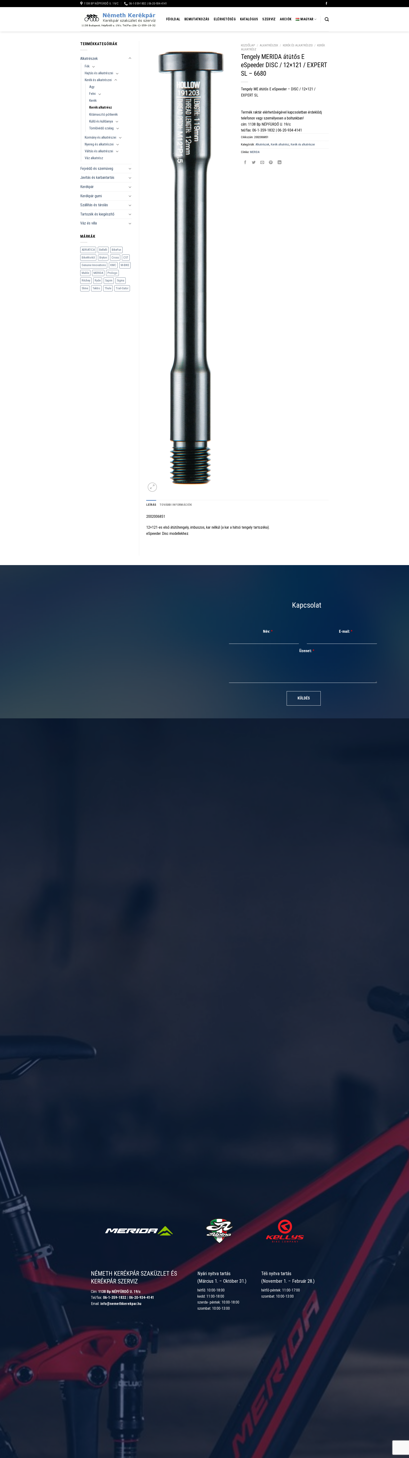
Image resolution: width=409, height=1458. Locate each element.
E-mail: (345, 631)
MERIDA (98, 273)
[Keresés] (327, 19)
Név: (268, 631)
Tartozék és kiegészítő (97, 214)
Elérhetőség (225, 19)
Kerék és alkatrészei (98, 80)
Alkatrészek (89, 58)
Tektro (96, 288)
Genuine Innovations (94, 265)
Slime (85, 288)
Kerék (93, 101)
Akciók (285, 19)
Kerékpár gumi (91, 196)
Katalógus (249, 19)
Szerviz (269, 19)
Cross (115, 257)
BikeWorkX (88, 257)
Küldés (304, 698)
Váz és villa (88, 223)
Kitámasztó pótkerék (103, 115)
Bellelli (103, 249)
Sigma (120, 280)
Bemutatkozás (196, 19)
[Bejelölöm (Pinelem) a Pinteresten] (271, 163)
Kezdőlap (248, 45)
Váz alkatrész (94, 158)
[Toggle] (130, 58)
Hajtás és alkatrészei (99, 73)
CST (125, 257)
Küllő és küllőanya (101, 121)
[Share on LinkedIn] (279, 163)
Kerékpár (87, 186)
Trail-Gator (122, 288)
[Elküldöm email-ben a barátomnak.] (262, 163)
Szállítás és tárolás (94, 205)
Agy (91, 87)
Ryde (98, 280)
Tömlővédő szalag (101, 128)
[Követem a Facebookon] (326, 3)
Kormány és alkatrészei (100, 138)
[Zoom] (152, 487)
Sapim (108, 280)
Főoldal (173, 19)
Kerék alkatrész (100, 107)
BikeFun (116, 249)
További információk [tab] (176, 504)
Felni (92, 94)
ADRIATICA (88, 249)
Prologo (112, 273)
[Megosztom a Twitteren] (254, 163)
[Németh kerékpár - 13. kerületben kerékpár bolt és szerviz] (118, 19)
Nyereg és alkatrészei (99, 144)
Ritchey (86, 280)
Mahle (85, 273)
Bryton (103, 257)
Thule (108, 288)
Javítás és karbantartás (97, 177)
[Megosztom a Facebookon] (245, 163)
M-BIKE (125, 265)
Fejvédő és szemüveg (96, 168)
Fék (87, 66)
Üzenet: (306, 651)
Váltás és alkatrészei (99, 151)
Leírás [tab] (151, 504)
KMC (113, 265)
